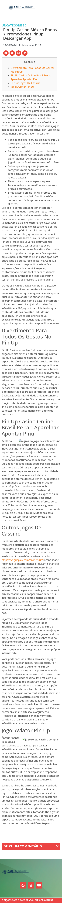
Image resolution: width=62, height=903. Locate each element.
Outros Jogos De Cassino (26, 83)
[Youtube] (39, 885)
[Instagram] (31, 885)
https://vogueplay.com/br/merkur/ (22, 560)
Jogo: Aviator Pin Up (22, 87)
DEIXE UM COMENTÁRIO (22, 846)
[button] (6, 53)
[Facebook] (23, 885)
